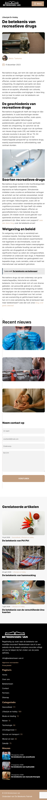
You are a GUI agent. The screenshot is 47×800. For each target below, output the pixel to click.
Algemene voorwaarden (10, 662)
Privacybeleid (6, 665)
